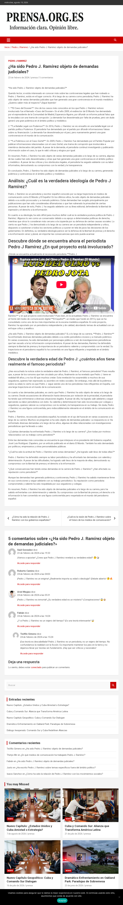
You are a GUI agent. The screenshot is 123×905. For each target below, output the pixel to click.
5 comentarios (46, 77)
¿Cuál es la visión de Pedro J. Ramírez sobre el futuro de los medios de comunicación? (89, 518)
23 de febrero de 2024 (18, 77)
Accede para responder (28, 563)
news (10, 819)
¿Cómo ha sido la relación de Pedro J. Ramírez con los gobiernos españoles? (31, 518)
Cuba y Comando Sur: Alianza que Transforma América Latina (37, 711)
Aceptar (62, 900)
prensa (34, 77)
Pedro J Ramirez (17, 61)
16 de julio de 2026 (15, 885)
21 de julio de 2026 (73, 834)
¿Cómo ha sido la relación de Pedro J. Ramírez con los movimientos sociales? (64, 774)
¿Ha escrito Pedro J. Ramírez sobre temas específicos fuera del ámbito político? (56, 767)
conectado (36, 667)
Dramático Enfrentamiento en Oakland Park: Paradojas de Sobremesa (41, 724)
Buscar (113, 685)
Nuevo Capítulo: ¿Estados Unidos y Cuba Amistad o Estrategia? (38, 705)
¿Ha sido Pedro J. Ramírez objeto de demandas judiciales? (54, 748)
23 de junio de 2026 (74, 885)
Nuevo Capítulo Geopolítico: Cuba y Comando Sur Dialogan (36, 717)
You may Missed (18, 784)
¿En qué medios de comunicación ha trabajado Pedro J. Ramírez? (53, 755)
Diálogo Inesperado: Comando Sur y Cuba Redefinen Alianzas (37, 730)
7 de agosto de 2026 (16, 834)
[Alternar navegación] (8, 40)
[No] (119, 897)
